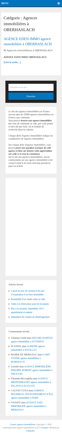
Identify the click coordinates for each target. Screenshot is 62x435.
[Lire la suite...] (12, 62)
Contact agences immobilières (22, 424)
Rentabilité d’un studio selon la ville (28, 299)
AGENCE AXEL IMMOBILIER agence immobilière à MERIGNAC (28, 406)
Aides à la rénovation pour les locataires (30, 304)
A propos (44, 428)
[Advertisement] (17, 226)
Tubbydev (30, 431)
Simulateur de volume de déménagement (30, 317)
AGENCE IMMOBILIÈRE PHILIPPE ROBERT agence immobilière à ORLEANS (31, 370)
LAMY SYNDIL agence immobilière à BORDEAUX (30, 358)
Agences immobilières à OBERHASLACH (30, 50)
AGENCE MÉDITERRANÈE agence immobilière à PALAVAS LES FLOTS (31, 382)
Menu (5, 3)
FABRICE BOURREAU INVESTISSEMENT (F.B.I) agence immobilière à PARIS (32, 394)
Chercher (30, 96)
